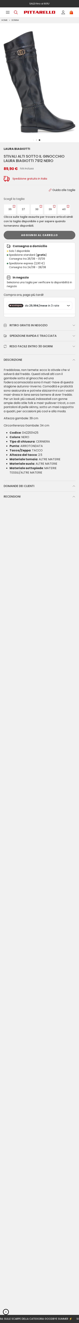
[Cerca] (16, 12)
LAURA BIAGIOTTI (17, 149)
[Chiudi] (6, 1312)
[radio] (10, 209)
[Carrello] (71, 12)
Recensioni (12, 496)
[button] (39, 140)
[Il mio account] (63, 12)
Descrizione (13, 360)
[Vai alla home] (39, 12)
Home (4, 20)
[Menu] (8, 12)
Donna (15, 20)
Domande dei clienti (19, 486)
